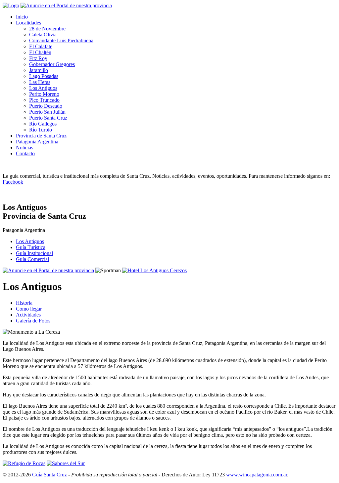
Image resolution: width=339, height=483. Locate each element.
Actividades (28, 314)
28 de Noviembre (47, 28)
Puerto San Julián (47, 112)
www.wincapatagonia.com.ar (256, 474)
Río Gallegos (43, 124)
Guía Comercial (32, 259)
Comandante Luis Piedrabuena (61, 40)
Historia (24, 303)
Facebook (13, 182)
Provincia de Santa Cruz (41, 135)
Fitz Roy (38, 58)
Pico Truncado (44, 100)
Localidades (28, 22)
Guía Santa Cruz (49, 474)
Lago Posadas (43, 76)
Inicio (22, 16)
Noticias (24, 147)
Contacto (25, 153)
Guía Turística (30, 247)
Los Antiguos (43, 88)
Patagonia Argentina (37, 141)
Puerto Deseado (45, 106)
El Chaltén (40, 52)
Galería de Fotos (33, 320)
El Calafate (40, 46)
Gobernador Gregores (52, 64)
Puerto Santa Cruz (48, 118)
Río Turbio (40, 129)
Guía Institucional (34, 253)
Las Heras (39, 82)
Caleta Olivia (43, 34)
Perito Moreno (44, 94)
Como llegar (29, 309)
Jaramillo (38, 70)
